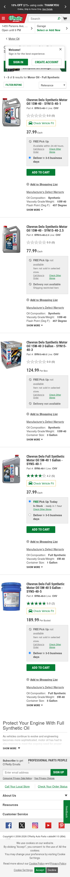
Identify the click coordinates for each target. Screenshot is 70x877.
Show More (34, 209)
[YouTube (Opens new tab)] (48, 825)
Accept (40, 870)
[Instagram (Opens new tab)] (35, 825)
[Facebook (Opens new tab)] (9, 825)
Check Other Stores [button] (55, 150)
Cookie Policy (37, 863)
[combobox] (45, 18)
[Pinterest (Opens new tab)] (62, 825)
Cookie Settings (23, 870)
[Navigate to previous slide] (4, 7)
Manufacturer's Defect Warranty (45, 192)
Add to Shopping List (44, 184)
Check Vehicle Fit (43, 123)
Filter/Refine (14, 84)
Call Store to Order (38, 150)
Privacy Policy (58, 863)
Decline (52, 870)
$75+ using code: (35, 6)
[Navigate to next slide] (65, 7)
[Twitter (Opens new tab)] (22, 825)
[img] (60, 49)
